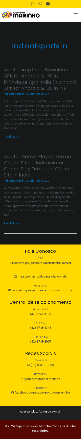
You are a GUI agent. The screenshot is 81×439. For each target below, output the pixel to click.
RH (40, 272)
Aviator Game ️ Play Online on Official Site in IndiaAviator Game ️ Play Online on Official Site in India (37, 165)
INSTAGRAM (40, 374)
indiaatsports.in (14, 94)
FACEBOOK (40, 388)
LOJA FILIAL (40, 323)
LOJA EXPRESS (41, 337)
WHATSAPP (40, 360)
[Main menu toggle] (75, 14)
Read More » (12, 137)
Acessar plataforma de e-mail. (40, 412)
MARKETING (40, 286)
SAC (40, 258)
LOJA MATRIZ (40, 309)
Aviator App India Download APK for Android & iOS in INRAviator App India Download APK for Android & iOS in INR (40, 78)
